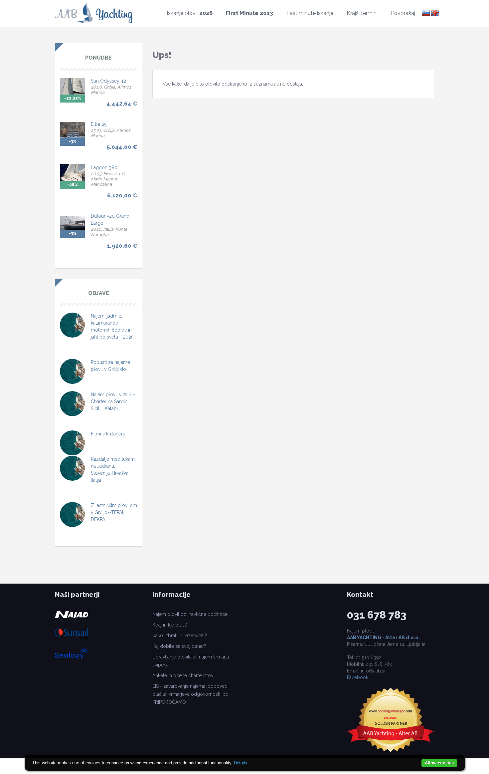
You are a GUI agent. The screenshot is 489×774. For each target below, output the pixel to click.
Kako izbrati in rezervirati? (179, 635)
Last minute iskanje (309, 13)
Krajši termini (362, 13)
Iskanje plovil (190, 13)
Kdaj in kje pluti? (169, 625)
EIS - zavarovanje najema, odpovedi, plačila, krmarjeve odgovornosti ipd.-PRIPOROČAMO (192, 694)
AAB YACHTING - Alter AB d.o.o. (383, 637)
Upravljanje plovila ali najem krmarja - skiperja (192, 660)
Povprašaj (403, 13)
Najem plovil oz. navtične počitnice (190, 614)
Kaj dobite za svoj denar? (179, 646)
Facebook (357, 677)
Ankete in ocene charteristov (182, 675)
